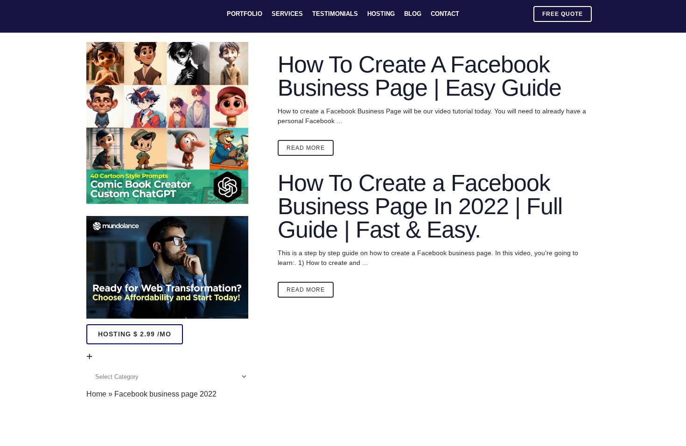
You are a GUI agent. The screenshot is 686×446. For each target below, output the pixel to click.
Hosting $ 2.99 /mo (134, 334)
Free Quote (562, 14)
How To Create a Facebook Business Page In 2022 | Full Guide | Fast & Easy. (420, 206)
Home (96, 394)
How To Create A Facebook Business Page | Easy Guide (419, 76)
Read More (306, 148)
